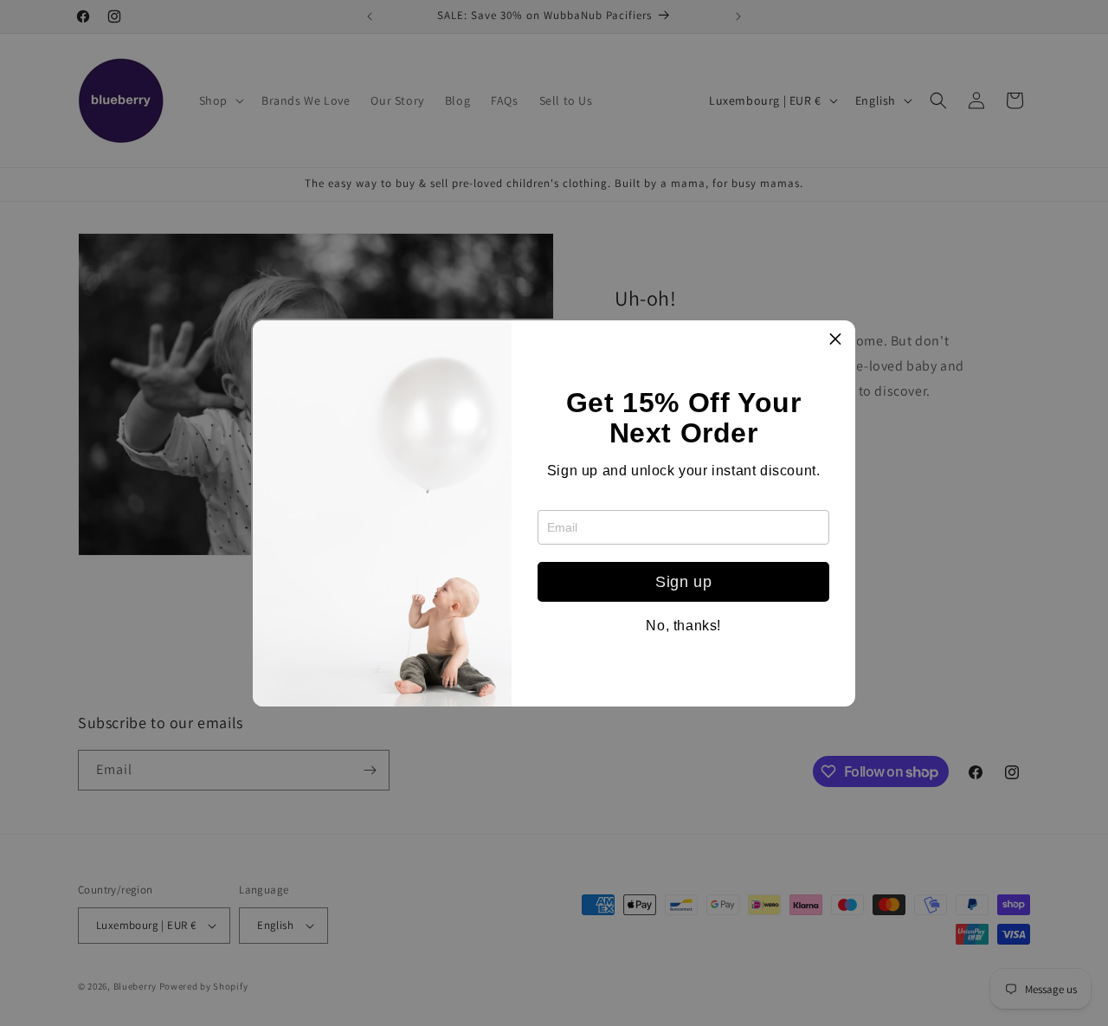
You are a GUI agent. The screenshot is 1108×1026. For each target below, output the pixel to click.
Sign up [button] (683, 581)
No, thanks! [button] (683, 626)
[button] (835, 340)
